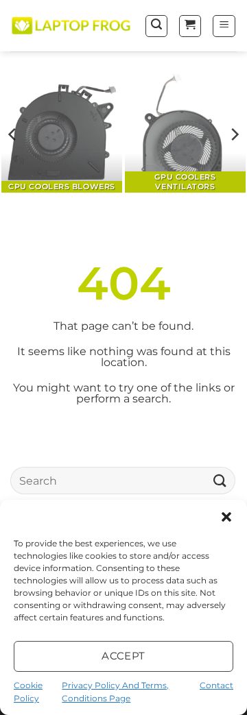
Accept (123, 655)
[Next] (234, 134)
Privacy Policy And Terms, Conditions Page (115, 691)
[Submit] (220, 481)
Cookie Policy (28, 691)
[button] (226, 517)
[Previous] (13, 134)
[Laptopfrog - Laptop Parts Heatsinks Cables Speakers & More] (72, 26)
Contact (216, 685)
